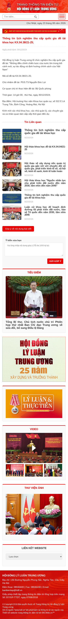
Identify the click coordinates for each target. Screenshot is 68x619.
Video (34, 429)
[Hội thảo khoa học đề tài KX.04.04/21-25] (11, 152)
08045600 (19, 587)
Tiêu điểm (34, 272)
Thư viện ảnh (34, 487)
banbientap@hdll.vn (12, 590)
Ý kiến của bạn (14, 240)
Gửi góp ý (55, 261)
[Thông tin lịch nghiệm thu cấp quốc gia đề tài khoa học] (11, 136)
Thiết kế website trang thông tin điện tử (20, 613)
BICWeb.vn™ (48, 613)
